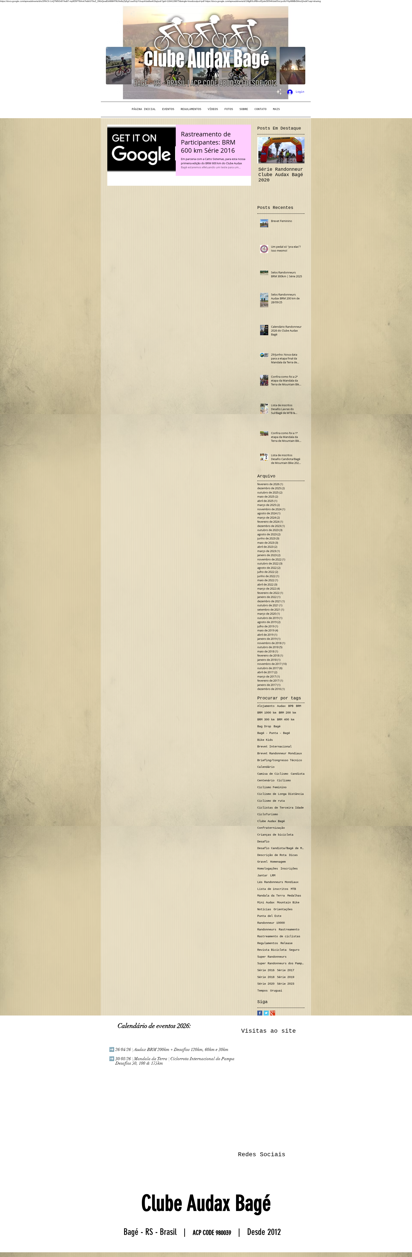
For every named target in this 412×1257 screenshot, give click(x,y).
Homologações (267, 868)
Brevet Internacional (274, 746)
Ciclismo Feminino (271, 787)
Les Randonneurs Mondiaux (277, 882)
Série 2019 (285, 977)
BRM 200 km (287, 712)
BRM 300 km (265, 719)
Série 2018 (265, 977)
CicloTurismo (267, 814)
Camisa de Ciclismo (272, 774)
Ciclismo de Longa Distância (280, 794)
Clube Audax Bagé (271, 821)
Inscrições (289, 868)
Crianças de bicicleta (275, 834)
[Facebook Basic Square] (259, 1013)
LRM (272, 875)
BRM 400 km (285, 719)
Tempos (262, 990)
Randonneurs (266, 929)
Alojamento (265, 706)
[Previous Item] (264, 150)
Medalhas (294, 895)
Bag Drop (264, 726)
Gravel (262, 861)
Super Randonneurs (271, 956)
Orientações (283, 909)
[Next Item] (298, 150)
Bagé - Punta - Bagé (273, 733)
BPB (290, 706)
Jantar (262, 875)
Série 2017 (285, 970)
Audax (281, 706)
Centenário (265, 780)
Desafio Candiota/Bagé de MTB (280, 848)
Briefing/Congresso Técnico (279, 760)
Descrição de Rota (271, 855)
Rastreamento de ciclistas (278, 936)
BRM (298, 706)
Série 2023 (285, 983)
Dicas (293, 855)
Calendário (265, 767)
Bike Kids (265, 740)
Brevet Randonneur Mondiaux (279, 753)
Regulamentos (267, 943)
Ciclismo (284, 780)
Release (286, 943)
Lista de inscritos (272, 889)
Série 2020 (265, 983)
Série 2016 (265, 970)
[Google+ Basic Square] (272, 1013)
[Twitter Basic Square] (266, 1013)
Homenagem (278, 861)
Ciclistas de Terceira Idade (280, 807)
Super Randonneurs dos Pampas (280, 963)
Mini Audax (265, 902)
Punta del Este (269, 916)
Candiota (297, 774)
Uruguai (276, 990)
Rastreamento (289, 929)
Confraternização (271, 828)
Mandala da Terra (271, 895)
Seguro (294, 950)
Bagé (277, 726)
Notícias (264, 909)
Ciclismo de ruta (271, 801)
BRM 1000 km (266, 712)
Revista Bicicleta (271, 950)
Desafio (263, 841)
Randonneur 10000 (271, 923)
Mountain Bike (288, 902)
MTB (293, 889)
